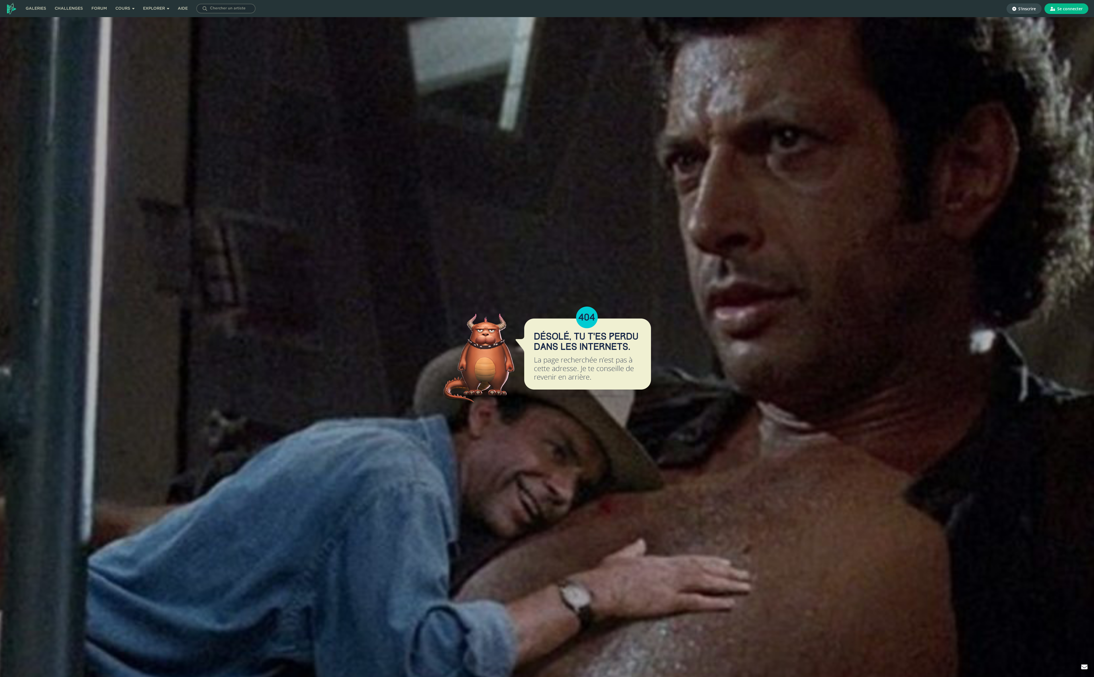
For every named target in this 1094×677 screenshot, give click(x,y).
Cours (123, 9)
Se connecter (1069, 8)
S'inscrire (1026, 8)
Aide (183, 9)
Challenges (69, 9)
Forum (99, 9)
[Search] (205, 8)
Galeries (36, 9)
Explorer (154, 9)
